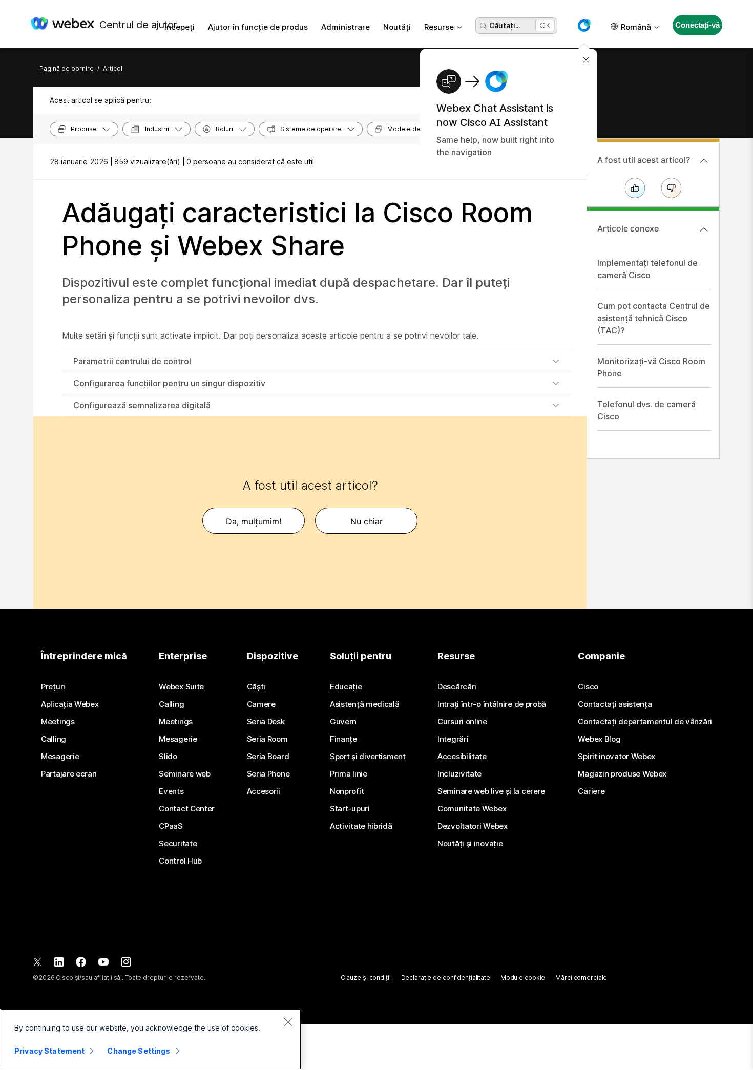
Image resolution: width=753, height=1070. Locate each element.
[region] (150, 1039)
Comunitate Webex (471, 808)
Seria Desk (266, 721)
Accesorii (263, 791)
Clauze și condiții (366, 977)
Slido (168, 756)
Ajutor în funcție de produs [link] (258, 27)
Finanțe (343, 739)
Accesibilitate (462, 756)
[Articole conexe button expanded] (704, 229)
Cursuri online (462, 721)
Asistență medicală (365, 704)
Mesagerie (60, 756)
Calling (53, 739)
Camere (261, 704)
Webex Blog (599, 739)
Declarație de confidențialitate (445, 977)
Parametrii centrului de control (132, 361)
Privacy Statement (49, 1050)
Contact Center (187, 808)
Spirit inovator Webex (616, 756)
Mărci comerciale (581, 977)
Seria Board (268, 756)
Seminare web (184, 774)
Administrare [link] (345, 27)
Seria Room (267, 739)
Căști (256, 686)
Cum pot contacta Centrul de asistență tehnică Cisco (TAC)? (653, 318)
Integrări (452, 739)
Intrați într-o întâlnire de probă (491, 704)
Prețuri (53, 686)
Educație (346, 686)
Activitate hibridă (361, 826)
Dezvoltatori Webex (472, 826)
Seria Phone (268, 774)
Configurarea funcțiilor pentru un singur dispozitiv (169, 383)
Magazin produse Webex (622, 774)
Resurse (439, 27)
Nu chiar (366, 521)
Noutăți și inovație (470, 843)
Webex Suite (181, 686)
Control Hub (180, 861)
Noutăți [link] (397, 27)
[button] (584, 25)
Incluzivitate (459, 774)
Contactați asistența (615, 704)
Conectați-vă (697, 24)
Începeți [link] (179, 27)
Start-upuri (350, 808)
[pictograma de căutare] (483, 26)
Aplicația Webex (70, 704)
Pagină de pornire (66, 68)
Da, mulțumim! (253, 521)
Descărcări (456, 686)
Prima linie (348, 774)
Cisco (588, 686)
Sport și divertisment (368, 756)
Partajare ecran (69, 774)
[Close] (288, 1022)
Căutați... (504, 25)
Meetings (58, 721)
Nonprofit (347, 791)
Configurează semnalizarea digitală (142, 405)
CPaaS (171, 826)
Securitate (178, 843)
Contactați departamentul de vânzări (645, 721)
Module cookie (522, 977)
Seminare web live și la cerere (491, 791)
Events (171, 791)
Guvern (343, 721)
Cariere (591, 791)
